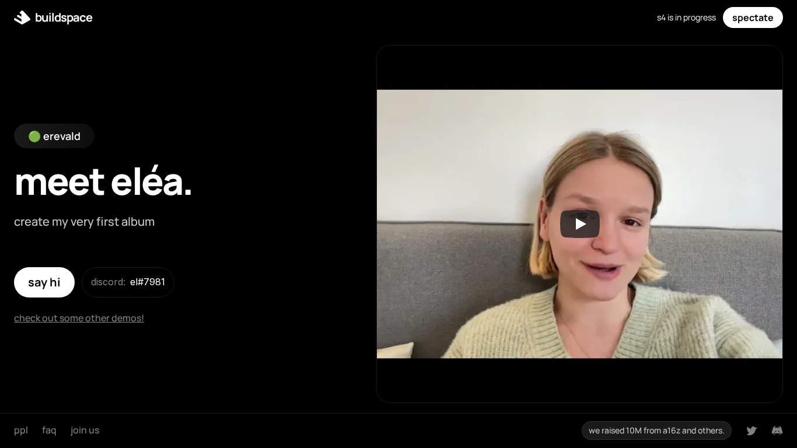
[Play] (580, 224)
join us (85, 430)
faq (49, 430)
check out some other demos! (79, 318)
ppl (21, 430)
